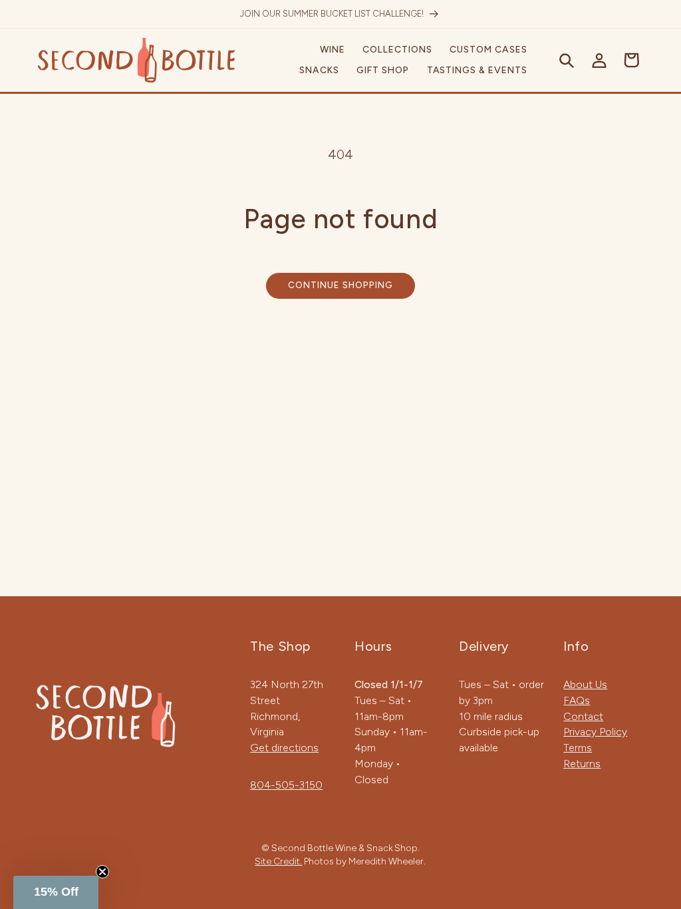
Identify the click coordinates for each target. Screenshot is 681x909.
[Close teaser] (102, 871)
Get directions (284, 747)
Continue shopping (341, 284)
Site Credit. (278, 861)
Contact (583, 716)
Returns (582, 763)
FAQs (576, 700)
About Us (585, 684)
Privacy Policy (595, 731)
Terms (577, 747)
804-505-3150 (286, 785)
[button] (332, 50)
